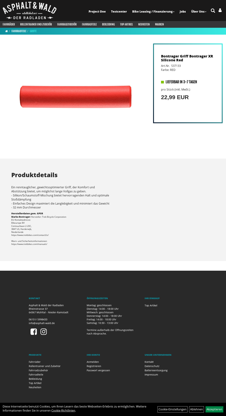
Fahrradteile (89, 24)
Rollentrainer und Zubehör (36, 24)
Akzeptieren (214, 409)
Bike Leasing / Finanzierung (152, 11)
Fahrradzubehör (67, 24)
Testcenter (119, 11)
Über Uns (198, 11)
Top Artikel (126, 24)
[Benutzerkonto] (220, 10)
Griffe (33, 31)
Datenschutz (152, 366)
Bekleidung (108, 24)
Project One (97, 11)
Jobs (183, 11)
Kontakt (149, 361)
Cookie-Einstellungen (172, 409)
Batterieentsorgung (156, 370)
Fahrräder (9, 24)
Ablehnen (196, 409)
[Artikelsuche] (213, 11)
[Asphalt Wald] (29, 10)
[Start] (6, 31)
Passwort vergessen (98, 370)
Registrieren (94, 366)
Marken (159, 24)
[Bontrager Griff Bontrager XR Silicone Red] (75, 97)
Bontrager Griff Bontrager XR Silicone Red (187, 58)
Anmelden (93, 361)
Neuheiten (144, 24)
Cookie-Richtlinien (63, 410)
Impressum (151, 374)
